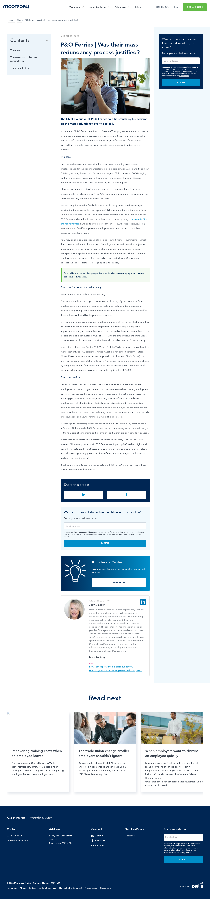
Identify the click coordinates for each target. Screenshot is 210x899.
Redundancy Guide (41, 817)
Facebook (100, 840)
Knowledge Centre (97, 7)
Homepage (12, 888)
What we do (74, 7)
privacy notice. (183, 75)
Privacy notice (91, 888)
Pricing (138, 7)
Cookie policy (106, 888)
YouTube (99, 845)
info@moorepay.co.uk (18, 840)
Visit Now (119, 582)
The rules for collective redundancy (23, 59)
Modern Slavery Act (47, 888)
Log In (177, 7)
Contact (32, 888)
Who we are (120, 7)
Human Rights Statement (70, 888)
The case (15, 50)
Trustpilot (130, 835)
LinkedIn (99, 835)
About (23, 888)
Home (10, 20)
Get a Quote (195, 7)
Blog (19, 20)
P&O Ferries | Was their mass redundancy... (111, 666)
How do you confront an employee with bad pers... (115, 670)
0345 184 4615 (163, 7)
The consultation (20, 68)
